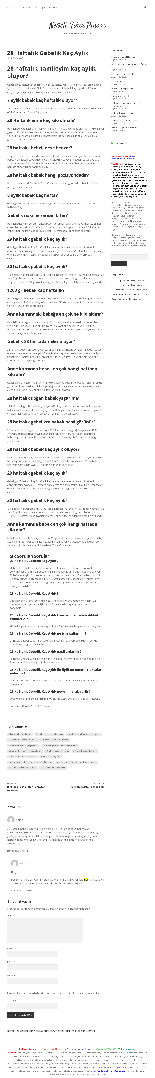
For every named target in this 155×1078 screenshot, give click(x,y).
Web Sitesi (11, 975)
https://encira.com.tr (45, 1030)
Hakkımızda (54, 7)
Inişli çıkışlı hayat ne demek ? (123, 113)
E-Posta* (11, 962)
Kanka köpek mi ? (118, 81)
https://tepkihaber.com (20, 1030)
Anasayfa (11, 7)
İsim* (9, 948)
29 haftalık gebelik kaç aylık (57, 751)
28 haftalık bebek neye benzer (55, 739)
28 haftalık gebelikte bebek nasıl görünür (59, 745)
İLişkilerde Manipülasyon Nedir (124, 290)
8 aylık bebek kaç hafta (51, 756)
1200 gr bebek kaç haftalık (20, 734)
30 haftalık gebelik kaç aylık (84, 751)
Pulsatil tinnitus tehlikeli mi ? (123, 57)
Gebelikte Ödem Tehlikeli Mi (86, 787)
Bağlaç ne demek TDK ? (121, 96)
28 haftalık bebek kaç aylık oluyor (23, 739)
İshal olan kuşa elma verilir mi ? (124, 127)
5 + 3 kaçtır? (13, 1000)
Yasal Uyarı (40, 7)
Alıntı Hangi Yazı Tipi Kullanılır (123, 280)
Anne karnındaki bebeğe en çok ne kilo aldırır (76, 762)
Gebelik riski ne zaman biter (53, 767)
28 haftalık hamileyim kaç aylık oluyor (25, 751)
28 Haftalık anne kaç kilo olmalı (49, 734)
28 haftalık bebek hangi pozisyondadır (84, 734)
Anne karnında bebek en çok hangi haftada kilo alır (30, 762)
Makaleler (21, 726)
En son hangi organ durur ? (122, 88)
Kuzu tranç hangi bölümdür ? (123, 74)
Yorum (10, 915)
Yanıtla (25, 851)
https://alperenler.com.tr (71, 1030)
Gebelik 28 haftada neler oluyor (22, 767)
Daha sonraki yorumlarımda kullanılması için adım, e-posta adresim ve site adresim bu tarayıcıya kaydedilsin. (54, 993)
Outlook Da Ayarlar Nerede (123, 299)
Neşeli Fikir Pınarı (78, 25)
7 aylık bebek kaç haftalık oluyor (22, 756)
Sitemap (90, 1030)
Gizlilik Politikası (25, 7)
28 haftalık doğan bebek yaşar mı (23, 745)
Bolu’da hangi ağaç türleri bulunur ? (126, 120)
